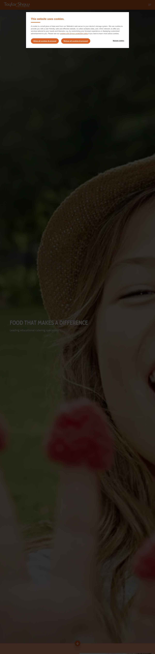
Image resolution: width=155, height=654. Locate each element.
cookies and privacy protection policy (74, 33)
